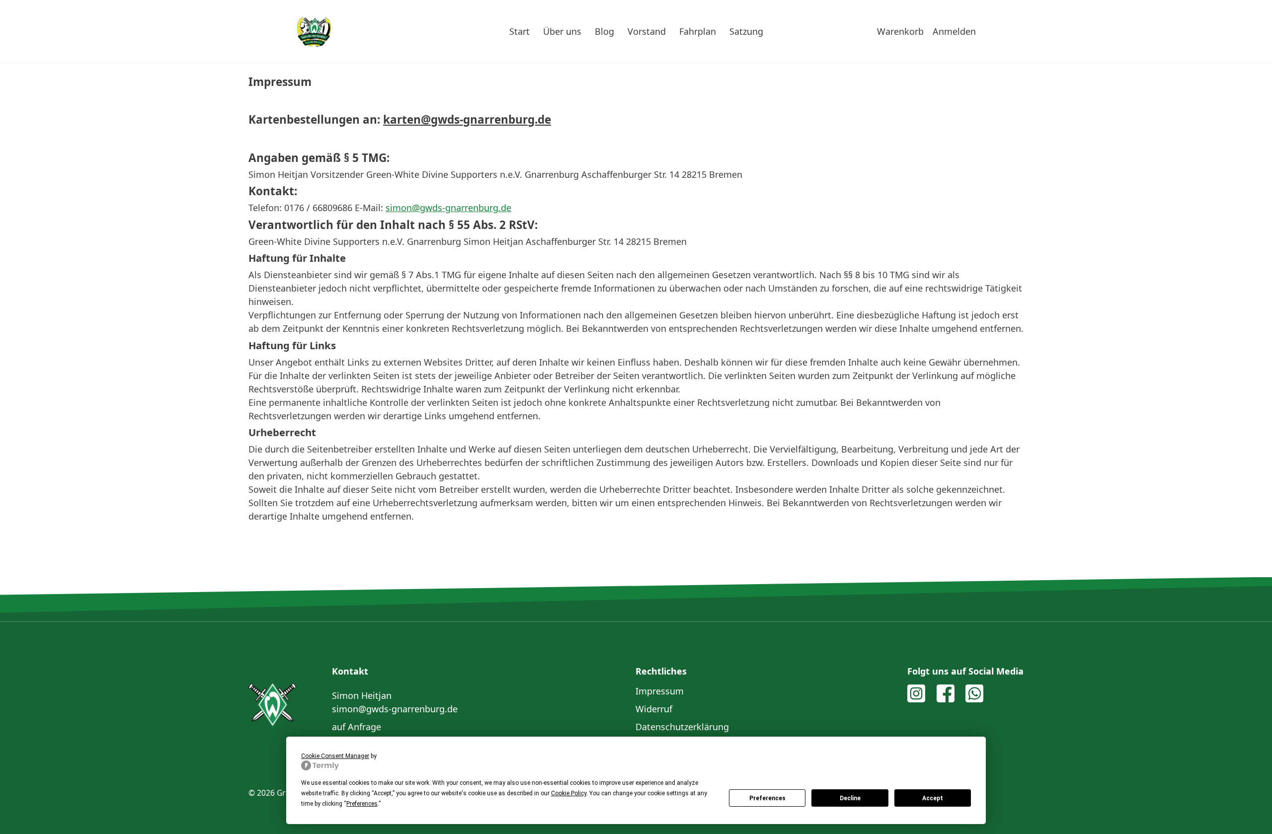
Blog (604, 31)
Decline (850, 798)
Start (519, 31)
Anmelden (954, 31)
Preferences (767, 798)
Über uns (562, 31)
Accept (932, 798)
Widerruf (654, 709)
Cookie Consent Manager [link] (335, 756)
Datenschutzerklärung (682, 727)
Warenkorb (900, 31)
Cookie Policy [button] (568, 793)
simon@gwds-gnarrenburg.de (395, 709)
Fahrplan (697, 31)
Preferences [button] (362, 803)
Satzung (746, 31)
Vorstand (647, 31)
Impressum (660, 691)
